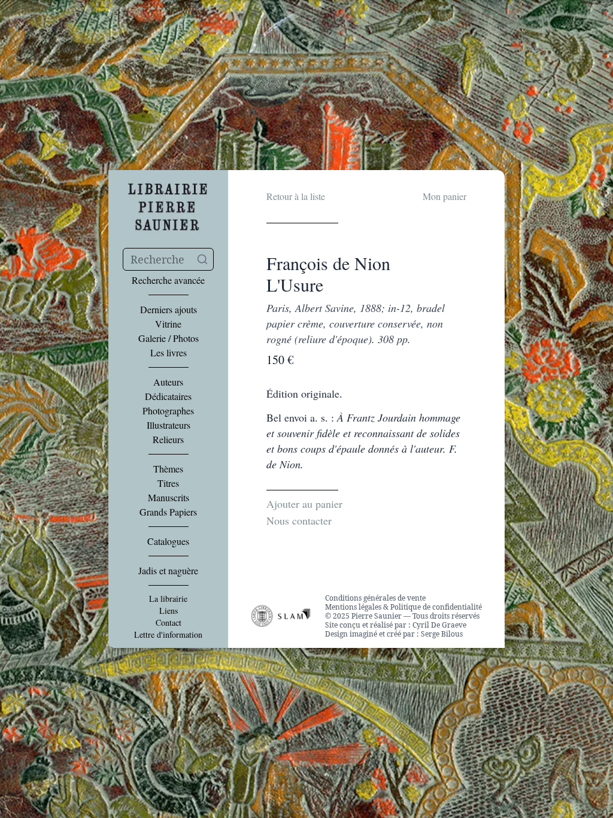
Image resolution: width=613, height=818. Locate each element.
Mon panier (444, 196)
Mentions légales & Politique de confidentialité (403, 606)
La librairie (168, 598)
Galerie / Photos (168, 338)
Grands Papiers (168, 512)
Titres (168, 483)
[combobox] (168, 259)
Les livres (168, 353)
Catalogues (168, 541)
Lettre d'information (168, 634)
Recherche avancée (168, 280)
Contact (168, 622)
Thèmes (168, 469)
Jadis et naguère (168, 570)
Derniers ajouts (168, 309)
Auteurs (168, 382)
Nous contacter (299, 520)
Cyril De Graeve (439, 625)
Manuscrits (168, 497)
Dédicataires (168, 396)
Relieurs (168, 439)
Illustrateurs (168, 425)
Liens (168, 610)
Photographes (168, 411)
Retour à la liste (295, 196)
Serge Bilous (442, 634)
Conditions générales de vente (375, 597)
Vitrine (168, 324)
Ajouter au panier (304, 503)
